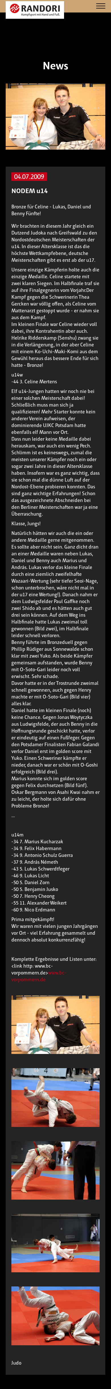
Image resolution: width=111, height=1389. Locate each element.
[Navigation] (100, 6)
